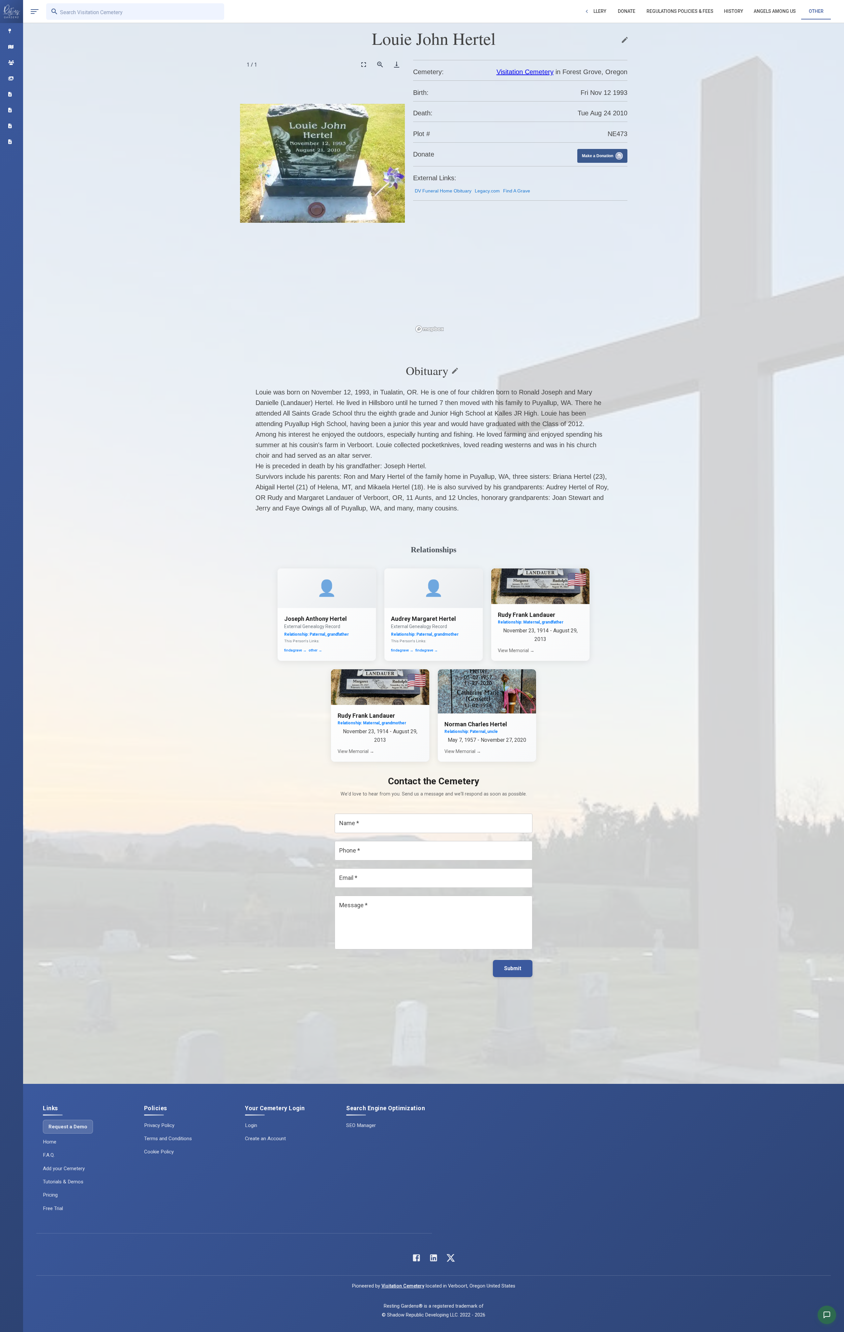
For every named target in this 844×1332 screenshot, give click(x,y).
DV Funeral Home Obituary (443, 190)
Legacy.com (487, 190)
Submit (512, 968)
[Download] (396, 64)
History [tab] (733, 11)
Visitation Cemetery (525, 71)
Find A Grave (516, 190)
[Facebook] (416, 1259)
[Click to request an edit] (624, 39)
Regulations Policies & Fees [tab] (680, 11)
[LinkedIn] (433, 1259)
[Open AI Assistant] (827, 1315)
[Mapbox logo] (429, 329)
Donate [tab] (626, 11)
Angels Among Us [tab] (775, 11)
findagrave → (295, 650)
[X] (450, 1259)
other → (315, 650)
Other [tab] (816, 11)
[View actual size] (380, 64)
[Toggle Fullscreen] (363, 64)
